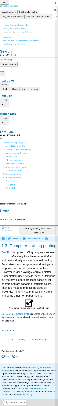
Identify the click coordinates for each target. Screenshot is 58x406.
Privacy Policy (31, 388)
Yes (7, 356)
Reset (4, 84)
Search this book (8, 55)
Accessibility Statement (23, 391)
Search (6, 402)
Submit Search (9, 64)
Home (15, 238)
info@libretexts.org (23, 394)
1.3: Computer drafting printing (16, 314)
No (17, 356)
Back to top (6, 331)
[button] (10, 185)
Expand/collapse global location (55, 238)
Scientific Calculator (15, 163)
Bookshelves (33, 238)
